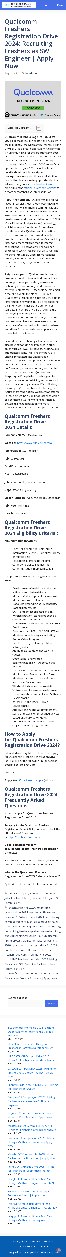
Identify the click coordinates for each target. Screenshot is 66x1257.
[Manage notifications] (58, 1250)
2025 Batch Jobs (39, 893)
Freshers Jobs (19, 898)
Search (51, 1003)
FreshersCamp (44, 184)
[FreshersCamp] (19, 5)
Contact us (44, 1246)
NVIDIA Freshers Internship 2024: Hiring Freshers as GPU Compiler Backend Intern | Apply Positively (31, 964)
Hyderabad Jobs (38, 898)
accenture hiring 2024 (22, 907)
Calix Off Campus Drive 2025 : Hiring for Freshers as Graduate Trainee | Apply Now (32, 1072)
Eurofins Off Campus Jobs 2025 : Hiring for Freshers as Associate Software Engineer (31, 1101)
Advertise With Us (25, 1246)
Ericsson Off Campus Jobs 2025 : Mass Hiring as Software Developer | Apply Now (31, 1142)
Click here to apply (31, 780)
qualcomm (36, 926)
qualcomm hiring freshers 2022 (24, 936)
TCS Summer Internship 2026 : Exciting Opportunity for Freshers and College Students (31, 1031)
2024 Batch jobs (18, 893)
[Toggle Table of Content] (37, 128)
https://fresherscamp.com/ (24, 837)
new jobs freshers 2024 (19, 921)
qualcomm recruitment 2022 (33, 954)
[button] (46, 5)
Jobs (52, 898)
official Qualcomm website (40, 188)
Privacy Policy (19, 1241)
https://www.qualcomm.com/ (35, 443)
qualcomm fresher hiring (45, 931)
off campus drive (44, 921)
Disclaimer (35, 1241)
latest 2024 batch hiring (44, 917)
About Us (49, 1241)
